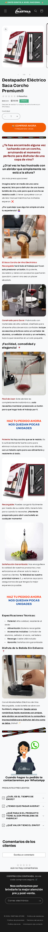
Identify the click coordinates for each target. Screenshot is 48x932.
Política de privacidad (15, 920)
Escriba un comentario (24, 855)
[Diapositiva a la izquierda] (18, 74)
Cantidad (6, 111)
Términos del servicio (35, 920)
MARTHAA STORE (17, 916)
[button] (5, 11)
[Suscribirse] (40, 901)
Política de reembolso (35, 916)
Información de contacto (33, 924)
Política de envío (14, 924)
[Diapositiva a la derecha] (30, 74)
